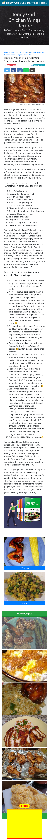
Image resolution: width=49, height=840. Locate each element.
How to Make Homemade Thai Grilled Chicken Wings (24, 763)
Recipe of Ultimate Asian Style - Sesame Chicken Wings (21, 632)
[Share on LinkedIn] (20, 70)
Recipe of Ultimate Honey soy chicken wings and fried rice (23, 698)
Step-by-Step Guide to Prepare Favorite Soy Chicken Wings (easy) (24, 551)
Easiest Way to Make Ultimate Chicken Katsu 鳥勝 (24, 796)
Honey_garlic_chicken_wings (19, 52)
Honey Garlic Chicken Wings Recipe (26, 2)
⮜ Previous (24, 568)
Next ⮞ (24, 603)
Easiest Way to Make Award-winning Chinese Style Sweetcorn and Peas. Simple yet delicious (24, 586)
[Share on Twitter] (7, 70)
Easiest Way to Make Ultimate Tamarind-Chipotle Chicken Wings (24, 53)
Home (6, 52)
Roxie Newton (11, 65)
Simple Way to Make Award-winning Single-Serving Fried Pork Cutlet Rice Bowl (23, 665)
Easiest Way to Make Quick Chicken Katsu (24, 730)
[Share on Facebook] (13, 70)
